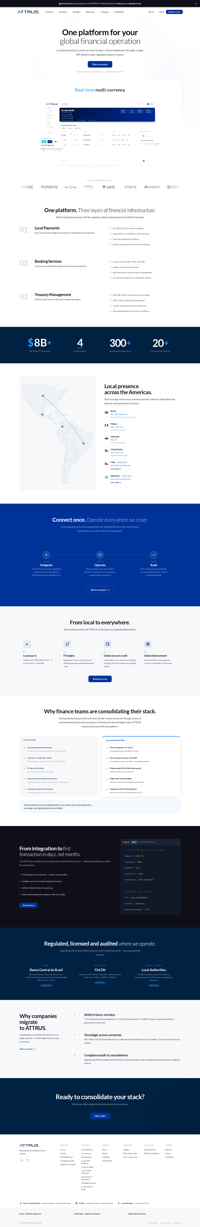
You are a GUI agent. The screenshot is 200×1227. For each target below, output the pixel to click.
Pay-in (62, 1150)
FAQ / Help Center (130, 1153)
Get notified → (116, 469)
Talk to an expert (100, 64)
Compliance (169, 1157)
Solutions (63, 12)
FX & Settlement (66, 1157)
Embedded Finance (88, 1183)
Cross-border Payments (86, 1171)
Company (105, 12)
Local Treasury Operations (86, 1178)
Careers (168, 1153)
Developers (119, 12)
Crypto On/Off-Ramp (87, 1188)
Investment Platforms (85, 1162)
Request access (174, 12)
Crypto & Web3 (87, 1167)
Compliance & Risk (67, 1161)
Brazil (104, 1150)
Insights (126, 1150)
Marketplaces (86, 1157)
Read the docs (28, 905)
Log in (161, 12)
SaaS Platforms (87, 1150)
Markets (76, 12)
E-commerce (86, 1153)
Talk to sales (100, 1116)
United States (107, 1161)
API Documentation (151, 1153)
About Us (168, 1150)
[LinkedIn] (21, 1160)
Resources (90, 12)
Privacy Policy (153, 1223)
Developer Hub (150, 1150)
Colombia (105, 1157)
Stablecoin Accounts (68, 1164)
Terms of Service (166, 1223)
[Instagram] (27, 1160)
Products (49, 12)
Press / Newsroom (130, 1157)
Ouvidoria (177, 1223)
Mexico (105, 1153)
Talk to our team (26, 1049)
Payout (63, 1153)
